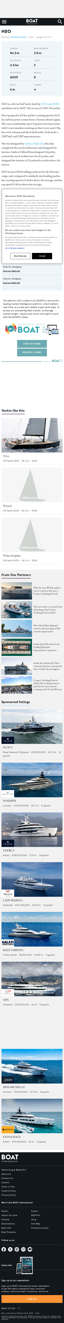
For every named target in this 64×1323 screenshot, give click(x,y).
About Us (6, 1174)
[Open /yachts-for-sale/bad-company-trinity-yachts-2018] (32, 929)
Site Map (35, 1224)
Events (34, 1211)
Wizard (7, 506)
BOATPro (35, 1215)
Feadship (8, 905)
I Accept (42, 256)
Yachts (4, 1211)
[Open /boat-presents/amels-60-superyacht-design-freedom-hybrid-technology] (16, 666)
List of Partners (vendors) (14, 248)
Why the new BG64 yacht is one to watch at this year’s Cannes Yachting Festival (47, 590)
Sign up (32, 1299)
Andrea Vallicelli (34, 143)
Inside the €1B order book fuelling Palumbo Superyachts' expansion (46, 647)
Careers (5, 1182)
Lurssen (7, 805)
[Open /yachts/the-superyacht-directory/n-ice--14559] (32, 435)
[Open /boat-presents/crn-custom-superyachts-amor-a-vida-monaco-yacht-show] (16, 628)
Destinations (8, 1224)
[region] (32, 226)
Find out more (32, 344)
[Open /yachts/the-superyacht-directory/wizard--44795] (32, 485)
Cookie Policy (8, 1191)
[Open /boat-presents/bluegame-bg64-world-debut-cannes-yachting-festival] (16, 591)
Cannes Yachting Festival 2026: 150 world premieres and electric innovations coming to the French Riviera (47, 685)
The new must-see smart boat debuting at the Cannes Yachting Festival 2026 (47, 609)
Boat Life (6, 1228)
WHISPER (9, 801)
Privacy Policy (8, 1195)
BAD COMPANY (13, 950)
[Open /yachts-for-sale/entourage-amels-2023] (32, 1116)
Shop (33, 1219)
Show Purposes (20, 256)
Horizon (7, 1091)
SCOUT (8, 747)
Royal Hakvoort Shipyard (16, 752)
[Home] (32, 22)
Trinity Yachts (10, 954)
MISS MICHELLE (14, 1087)
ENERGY (9, 850)
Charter (5, 1219)
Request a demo (32, 352)
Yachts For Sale (9, 1215)
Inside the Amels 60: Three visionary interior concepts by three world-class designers (47, 666)
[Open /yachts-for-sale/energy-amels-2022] (32, 829)
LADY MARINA (13, 900)
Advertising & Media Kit (13, 1170)
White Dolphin (12, 556)
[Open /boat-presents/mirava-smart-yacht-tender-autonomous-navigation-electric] (16, 609)
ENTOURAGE (12, 1137)
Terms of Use (8, 1187)
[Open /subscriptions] (21, 1266)
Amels (6, 855)
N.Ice (6, 456)
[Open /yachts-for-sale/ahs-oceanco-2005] (32, 979)
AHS (6, 1000)
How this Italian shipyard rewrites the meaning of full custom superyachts (46, 628)
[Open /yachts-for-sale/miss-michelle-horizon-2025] (32, 1066)
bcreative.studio (40, 1228)
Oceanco (8, 1004)
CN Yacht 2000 (18, 37)
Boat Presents (8, 1232)
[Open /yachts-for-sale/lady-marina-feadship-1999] (32, 879)
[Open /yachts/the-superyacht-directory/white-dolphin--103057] (32, 534)
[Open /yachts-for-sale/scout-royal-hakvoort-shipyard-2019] (32, 726)
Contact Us (7, 1178)
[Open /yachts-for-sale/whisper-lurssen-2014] (32, 780)
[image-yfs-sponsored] (7, 743)
